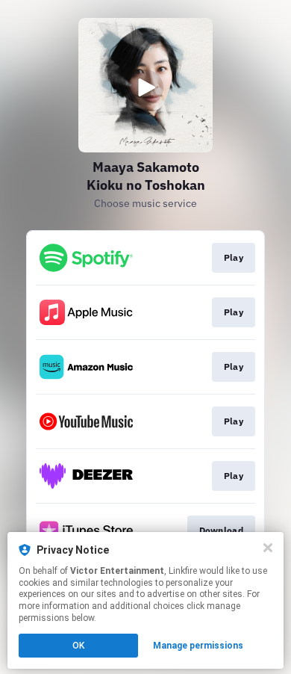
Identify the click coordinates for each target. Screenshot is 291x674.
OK (78, 645)
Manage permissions (198, 645)
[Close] (268, 548)
